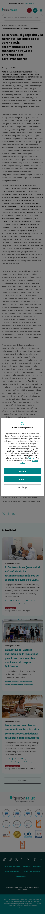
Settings (22, 487)
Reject (22, 479)
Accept (22, 471)
